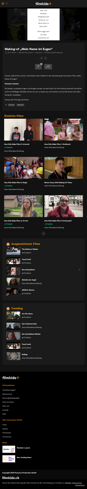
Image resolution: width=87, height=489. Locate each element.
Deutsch (38, 52)
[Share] (48, 66)
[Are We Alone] (13, 315)
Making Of (20, 105)
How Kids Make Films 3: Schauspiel (58, 221)
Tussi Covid (26, 259)
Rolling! (24, 354)
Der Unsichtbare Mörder (31, 334)
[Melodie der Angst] (13, 281)
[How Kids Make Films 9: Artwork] (23, 130)
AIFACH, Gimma (28, 290)
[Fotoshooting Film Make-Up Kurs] (41, 58)
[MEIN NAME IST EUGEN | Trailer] (45, 58)
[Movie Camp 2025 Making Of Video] (63, 168)
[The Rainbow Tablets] (13, 251)
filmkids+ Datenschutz (73, 483)
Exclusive (11, 105)
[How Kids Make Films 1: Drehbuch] (63, 130)
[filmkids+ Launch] (8, 449)
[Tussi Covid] (13, 261)
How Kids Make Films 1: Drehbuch (57, 144)
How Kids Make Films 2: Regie (15, 182)
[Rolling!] (13, 356)
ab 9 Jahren (12, 52)
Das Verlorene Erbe (29, 324)
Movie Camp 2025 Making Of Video (58, 182)
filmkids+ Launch (23, 448)
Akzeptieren (80, 485)
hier (19, 100)
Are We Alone (27, 314)
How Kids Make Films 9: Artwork (16, 144)
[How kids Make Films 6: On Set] (23, 206)
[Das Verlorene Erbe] (13, 326)
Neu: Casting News (24, 457)
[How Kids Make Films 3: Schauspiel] (63, 206)
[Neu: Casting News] (8, 458)
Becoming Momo (28, 270)
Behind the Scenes (26, 52)
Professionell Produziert (53, 52)
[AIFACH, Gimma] (13, 292)
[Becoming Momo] (13, 271)
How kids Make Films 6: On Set (16, 221)
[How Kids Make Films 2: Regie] (23, 168)
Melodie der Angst (29, 280)
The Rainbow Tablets (30, 249)
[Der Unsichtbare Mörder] (13, 336)
